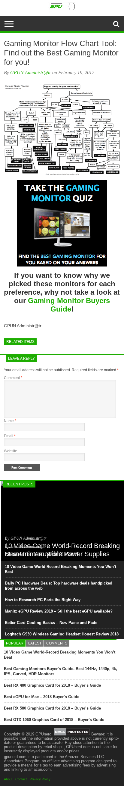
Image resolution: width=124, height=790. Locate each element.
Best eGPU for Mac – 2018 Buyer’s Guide (41, 696)
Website (10, 451)
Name (10, 421)
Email (10, 436)
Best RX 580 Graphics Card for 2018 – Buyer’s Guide (52, 708)
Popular (14, 643)
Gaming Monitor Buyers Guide (69, 304)
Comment (13, 378)
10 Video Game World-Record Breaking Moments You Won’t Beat (60, 569)
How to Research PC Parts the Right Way (42, 599)
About (8, 779)
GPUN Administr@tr (30, 72)
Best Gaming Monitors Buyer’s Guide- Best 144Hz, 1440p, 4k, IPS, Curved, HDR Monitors (60, 671)
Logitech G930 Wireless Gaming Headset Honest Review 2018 (62, 634)
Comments (56, 643)
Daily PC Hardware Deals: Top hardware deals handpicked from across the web (58, 586)
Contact (21, 779)
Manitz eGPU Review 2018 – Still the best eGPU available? (59, 611)
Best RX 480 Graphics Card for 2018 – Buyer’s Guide (52, 685)
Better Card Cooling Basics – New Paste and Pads (51, 622)
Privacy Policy (40, 779)
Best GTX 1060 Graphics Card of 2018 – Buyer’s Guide (54, 719)
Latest (34, 643)
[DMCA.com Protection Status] (72, 734)
